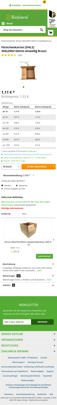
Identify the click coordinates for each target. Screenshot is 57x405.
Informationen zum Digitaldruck (14, 371)
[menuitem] (7, 23)
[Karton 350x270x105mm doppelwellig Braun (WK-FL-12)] (28, 230)
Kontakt (44, 357)
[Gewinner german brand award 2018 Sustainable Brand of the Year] (52, 18)
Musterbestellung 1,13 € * (16, 175)
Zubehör (8, 285)
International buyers (32, 5)
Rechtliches (42, 394)
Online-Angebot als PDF (14, 188)
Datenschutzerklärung (25, 394)
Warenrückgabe (37, 371)
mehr (39, 270)
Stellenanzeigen (27, 380)
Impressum (8, 394)
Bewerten (22, 185)
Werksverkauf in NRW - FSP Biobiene (23, 357)
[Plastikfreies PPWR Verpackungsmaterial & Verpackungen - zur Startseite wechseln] (17, 17)
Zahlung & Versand (35, 362)
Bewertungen (9, 276)
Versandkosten (30, 151)
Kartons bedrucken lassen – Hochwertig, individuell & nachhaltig (27, 367)
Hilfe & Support (18, 362)
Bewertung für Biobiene (30, 376)
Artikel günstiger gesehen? (13, 181)
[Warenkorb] (50, 32)
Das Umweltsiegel (10, 376)
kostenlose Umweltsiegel (16, 201)
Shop (36, 201)
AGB (51, 394)
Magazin (50, 371)
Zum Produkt (44, 256)
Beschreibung (9, 264)
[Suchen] (41, 29)
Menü (9, 23)
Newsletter (47, 376)
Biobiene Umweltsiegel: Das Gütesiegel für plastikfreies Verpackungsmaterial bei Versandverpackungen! (28, 386)
